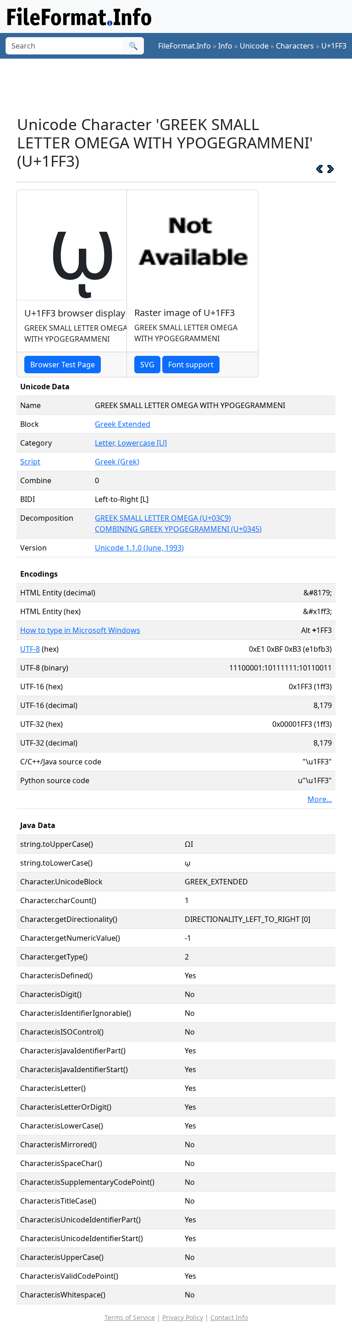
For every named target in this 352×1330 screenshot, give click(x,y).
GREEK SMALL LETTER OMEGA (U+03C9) (163, 518)
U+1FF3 (333, 46)
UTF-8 (30, 649)
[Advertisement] (183, 86)
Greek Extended (122, 424)
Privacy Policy (182, 1317)
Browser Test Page (62, 365)
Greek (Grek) (117, 462)
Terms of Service (129, 1317)
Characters (295, 46)
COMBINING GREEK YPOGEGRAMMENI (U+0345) (178, 529)
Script (30, 462)
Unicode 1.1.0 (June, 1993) (139, 548)
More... (320, 799)
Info (225, 46)
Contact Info (229, 1317)
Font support (191, 365)
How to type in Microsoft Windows (80, 630)
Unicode (254, 46)
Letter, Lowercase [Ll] (131, 443)
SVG (147, 365)
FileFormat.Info (184, 46)
